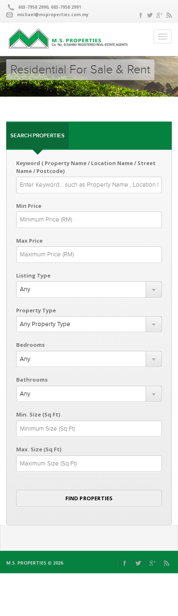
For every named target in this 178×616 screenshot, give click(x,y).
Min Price (28, 205)
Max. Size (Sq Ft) (38, 449)
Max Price (29, 240)
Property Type (36, 310)
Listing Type (33, 275)
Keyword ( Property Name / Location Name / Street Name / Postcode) (86, 167)
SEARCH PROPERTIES (37, 135)
